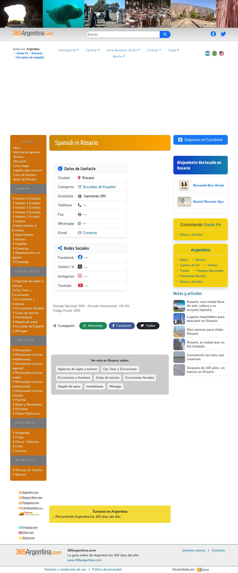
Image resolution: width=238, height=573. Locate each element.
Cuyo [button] (173, 50)
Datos (184, 260)
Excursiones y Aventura (23, 302)
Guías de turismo (26, 313)
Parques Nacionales (210, 270)
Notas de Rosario (24, 179)
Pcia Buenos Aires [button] (122, 50)
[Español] (207, 53)
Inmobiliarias (23, 317)
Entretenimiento (25, 423)
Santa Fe (22, 53)
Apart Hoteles (23, 235)
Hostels (20, 239)
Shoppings (22, 433)
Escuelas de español (30, 57)
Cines (18, 446)
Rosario (37, 53)
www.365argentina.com (84, 560)
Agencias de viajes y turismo (77, 369)
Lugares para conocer (27, 170)
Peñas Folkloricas (27, 413)
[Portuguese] (214, 53)
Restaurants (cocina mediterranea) (27, 357)
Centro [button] (91, 50)
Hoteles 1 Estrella (26, 216)
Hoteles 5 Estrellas (27, 198)
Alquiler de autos (26, 322)
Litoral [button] (152, 50)
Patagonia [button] (67, 50)
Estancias (21, 248)
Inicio (16, 148)
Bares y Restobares (28, 404)
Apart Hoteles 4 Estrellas (24, 228)
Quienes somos (193, 550)
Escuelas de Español (29, 326)
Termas (212, 265)
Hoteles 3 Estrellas (27, 207)
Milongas (20, 331)
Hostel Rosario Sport (209, 201)
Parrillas (20, 400)
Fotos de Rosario (24, 175)
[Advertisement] (119, 100)
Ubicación (19, 161)
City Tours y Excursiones (22, 292)
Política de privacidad (106, 569)
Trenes (184, 270)
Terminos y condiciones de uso (65, 569)
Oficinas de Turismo (28, 470)
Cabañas (20, 244)
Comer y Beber (24, 340)
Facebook (123, 325)
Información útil (25, 460)
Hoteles (20, 221)
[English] (221, 53)
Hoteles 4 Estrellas (27, 203)
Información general (26, 152)
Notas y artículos (191, 234)
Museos (20, 474)
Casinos (20, 451)
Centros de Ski (190, 265)
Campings (21, 262)
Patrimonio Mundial (193, 276)
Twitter (150, 325)
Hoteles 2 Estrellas (27, 212)
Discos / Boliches (26, 442)
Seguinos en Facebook (203, 140)
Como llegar (21, 166)
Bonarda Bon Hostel (209, 185)
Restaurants (23, 350)
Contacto (90, 233)
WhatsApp (95, 325)
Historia (18, 157)
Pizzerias (21, 409)
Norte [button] (117, 56)
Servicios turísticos (27, 271)
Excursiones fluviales (29, 308)
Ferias (19, 437)
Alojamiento (22, 189)
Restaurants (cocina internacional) (27, 384)
